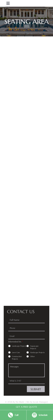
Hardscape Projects (37, 352)
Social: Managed (40, 402)
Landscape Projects (19, 346)
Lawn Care (16, 352)
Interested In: (15, 341)
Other (32, 356)
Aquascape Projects (34, 347)
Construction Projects (17, 357)
